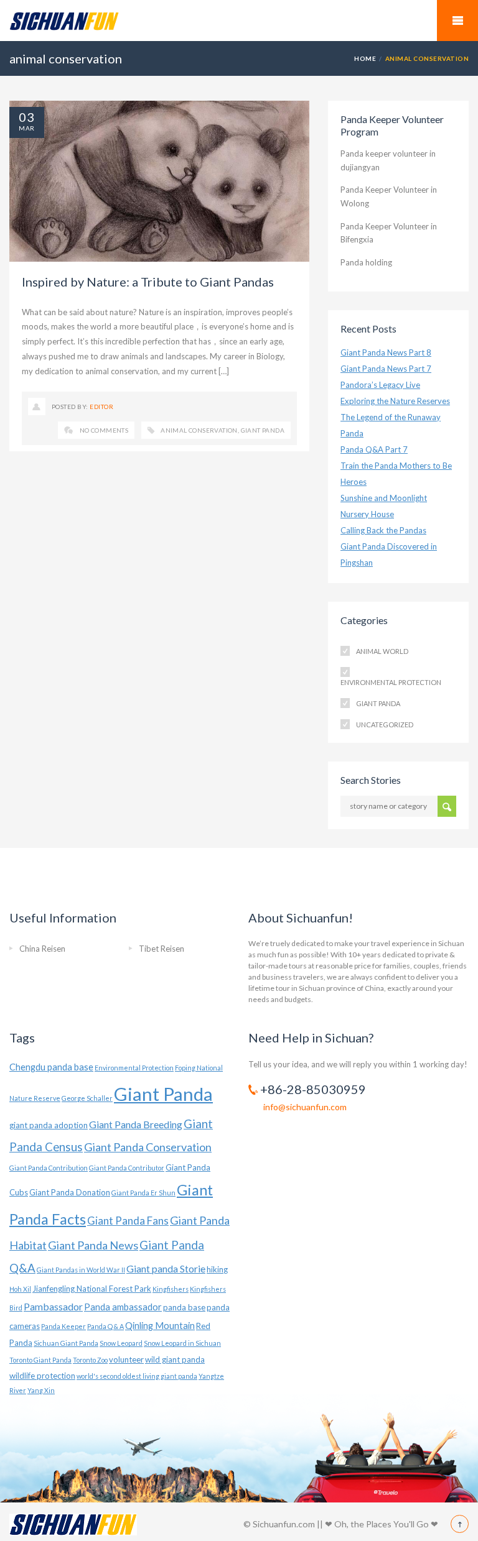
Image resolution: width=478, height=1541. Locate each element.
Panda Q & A (105, 1326)
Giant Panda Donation (69, 1192)
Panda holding (366, 262)
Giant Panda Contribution (48, 1168)
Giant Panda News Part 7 (385, 369)
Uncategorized (384, 724)
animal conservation (199, 430)
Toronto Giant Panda (40, 1360)
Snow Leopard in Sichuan (182, 1343)
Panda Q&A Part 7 (374, 449)
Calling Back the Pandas (383, 530)
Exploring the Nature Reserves (395, 401)
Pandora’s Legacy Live (380, 385)
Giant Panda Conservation (148, 1147)
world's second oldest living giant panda (137, 1376)
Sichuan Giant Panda (66, 1343)
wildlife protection (42, 1376)
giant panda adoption (48, 1125)
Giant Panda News (93, 1245)
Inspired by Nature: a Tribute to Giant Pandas (148, 281)
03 (27, 116)
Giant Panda (262, 430)
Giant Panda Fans (128, 1220)
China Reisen (42, 949)
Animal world (382, 651)
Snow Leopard (121, 1343)
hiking (217, 1269)
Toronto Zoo (90, 1360)
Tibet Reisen (161, 949)
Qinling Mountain (160, 1325)
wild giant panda (175, 1359)
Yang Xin (41, 1390)
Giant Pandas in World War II (81, 1270)
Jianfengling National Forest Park (91, 1289)
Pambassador (53, 1306)
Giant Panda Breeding (135, 1124)
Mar (26, 128)
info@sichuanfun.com (305, 1107)
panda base (184, 1307)
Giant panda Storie (165, 1268)
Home (365, 58)
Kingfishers (170, 1289)
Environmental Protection (390, 682)
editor (101, 406)
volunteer (126, 1359)
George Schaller (87, 1098)
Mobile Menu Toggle (457, 20)
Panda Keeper (63, 1326)
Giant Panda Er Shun (143, 1193)
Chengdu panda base (51, 1067)
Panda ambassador (123, 1307)
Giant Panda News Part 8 (385, 352)
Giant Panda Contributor (126, 1168)
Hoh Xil (20, 1289)
